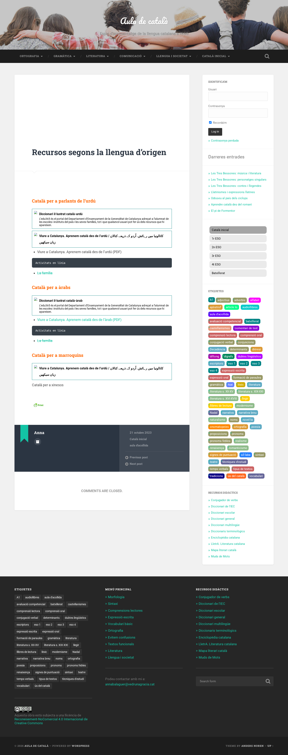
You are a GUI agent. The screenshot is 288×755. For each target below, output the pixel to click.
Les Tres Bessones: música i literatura (236, 173)
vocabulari (256, 476)
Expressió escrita (121, 617)
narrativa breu (247, 412)
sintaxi (259, 455)
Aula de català (144, 21)
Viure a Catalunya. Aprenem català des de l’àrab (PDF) (79, 320)
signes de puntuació (223, 455)
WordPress (81, 745)
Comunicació (131, 56)
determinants (238, 349)
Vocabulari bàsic (120, 624)
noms (234, 420)
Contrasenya (216, 106)
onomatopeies (219, 427)
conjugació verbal (221, 342)
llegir (245, 398)
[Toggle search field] (267, 56)
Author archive (37, 441)
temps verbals (219, 469)
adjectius (223, 300)
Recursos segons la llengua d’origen (99, 152)
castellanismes (220, 328)
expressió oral (219, 377)
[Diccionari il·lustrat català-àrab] (102, 305)
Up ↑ (270, 745)
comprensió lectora (222, 335)
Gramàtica (63, 56)
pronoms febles (220, 441)
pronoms (238, 434)
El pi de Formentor (223, 211)
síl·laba (245, 455)
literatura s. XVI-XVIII (223, 398)
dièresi (256, 349)
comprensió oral (251, 335)
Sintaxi (113, 604)
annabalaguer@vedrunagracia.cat (130, 684)
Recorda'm (219, 122)
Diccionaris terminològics (228, 531)
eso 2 (243, 363)
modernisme (244, 405)
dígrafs (228, 356)
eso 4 (213, 370)
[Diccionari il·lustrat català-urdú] (102, 219)
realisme (241, 441)
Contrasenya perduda (225, 140)
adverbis (239, 300)
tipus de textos (243, 469)
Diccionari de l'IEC (223, 506)
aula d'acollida (139, 445)
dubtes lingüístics (249, 356)
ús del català (236, 476)
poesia (255, 427)
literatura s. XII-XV (221, 391)
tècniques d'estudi (234, 462)
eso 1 (231, 363)
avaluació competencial (225, 321)
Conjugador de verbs (224, 500)
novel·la (248, 420)
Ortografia (29, 56)
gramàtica (216, 384)
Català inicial (214, 56)
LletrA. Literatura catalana (228, 544)
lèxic (241, 384)
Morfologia (116, 597)
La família (45, 273)
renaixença (217, 448)
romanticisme (238, 448)
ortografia (240, 427)
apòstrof (215, 307)
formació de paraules (247, 377)
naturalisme (217, 420)
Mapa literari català (223, 550)
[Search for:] (235, 681)
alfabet (254, 300)
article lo (231, 307)
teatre (213, 462)
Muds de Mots (220, 556)
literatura (254, 384)
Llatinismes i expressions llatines (233, 192)
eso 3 (256, 363)
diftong (214, 356)
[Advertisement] (102, 118)
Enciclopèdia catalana (225, 537)
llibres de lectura (221, 405)
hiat (230, 384)
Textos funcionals (121, 644)
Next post (136, 464)
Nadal (213, 412)
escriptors (216, 363)
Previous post (139, 457)
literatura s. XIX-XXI (250, 391)
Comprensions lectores (125, 610)
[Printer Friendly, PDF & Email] (38, 404)
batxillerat (252, 321)
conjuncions (246, 342)
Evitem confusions (121, 637)
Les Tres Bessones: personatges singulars (238, 179)
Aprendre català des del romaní (231, 204)
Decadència (217, 349)
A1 (211, 300)
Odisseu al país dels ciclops (229, 198)
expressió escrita (233, 370)
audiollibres (250, 307)
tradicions (216, 476)
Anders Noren (252, 745)
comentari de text (246, 328)
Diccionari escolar (223, 512)
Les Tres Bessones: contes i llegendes (236, 186)
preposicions (218, 434)
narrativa (228, 412)
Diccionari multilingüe (225, 525)
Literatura (95, 56)
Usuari (212, 89)
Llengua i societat (172, 56)
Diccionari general (223, 519)
